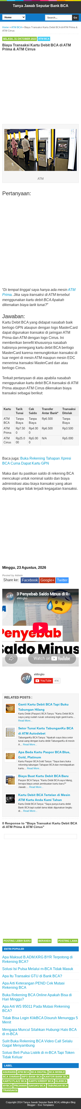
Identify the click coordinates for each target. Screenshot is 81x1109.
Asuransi (9, 1072)
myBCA (7, 1085)
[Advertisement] (40, 87)
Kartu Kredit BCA (41, 1081)
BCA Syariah (11, 1076)
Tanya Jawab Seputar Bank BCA (40, 6)
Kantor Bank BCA (56, 1076)
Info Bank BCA (32, 1076)
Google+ (47, 580)
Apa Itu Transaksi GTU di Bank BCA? (32, 976)
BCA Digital (39, 1072)
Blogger (31, 1105)
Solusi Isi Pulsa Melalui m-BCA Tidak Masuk (37, 969)
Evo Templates (46, 1105)
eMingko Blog (68, 1102)
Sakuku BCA (37, 1085)
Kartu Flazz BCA (15, 1081)
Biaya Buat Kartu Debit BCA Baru (43, 776)
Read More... (25, 720)
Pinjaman (20, 1085)
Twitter (62, 580)
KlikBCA (61, 1081)
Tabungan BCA (57, 1085)
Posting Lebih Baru (17, 940)
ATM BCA (44, 38)
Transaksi (10, 1090)
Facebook (30, 580)
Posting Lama (67, 940)
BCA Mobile (57, 1072)
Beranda (44, 940)
